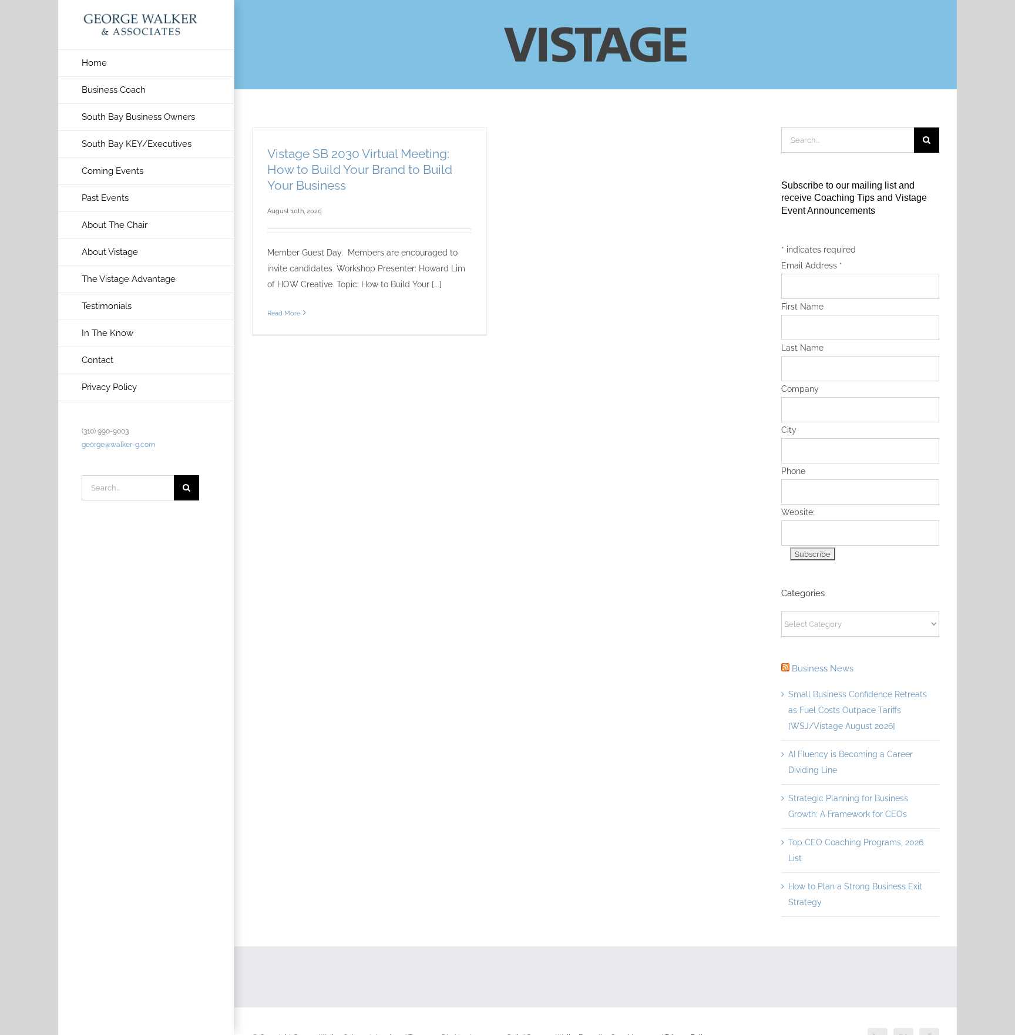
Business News (822, 668)
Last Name (802, 347)
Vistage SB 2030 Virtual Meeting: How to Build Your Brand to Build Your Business (359, 169)
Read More (283, 313)
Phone (793, 471)
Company (800, 389)
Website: (798, 512)
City (788, 430)
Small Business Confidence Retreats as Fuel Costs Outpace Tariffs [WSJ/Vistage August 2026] (857, 710)
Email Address (811, 265)
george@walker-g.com (118, 445)
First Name (802, 306)
